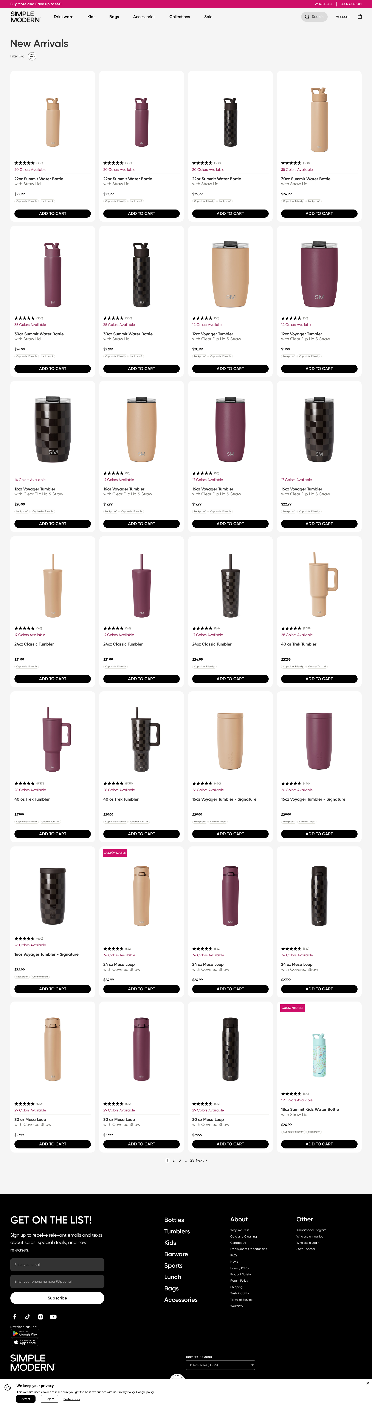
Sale (208, 16)
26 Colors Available (208, 790)
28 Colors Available (297, 635)
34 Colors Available (119, 955)
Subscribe (57, 1298)
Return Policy (239, 1280)
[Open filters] (32, 56)
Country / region (199, 1357)
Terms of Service (241, 1299)
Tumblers (177, 1231)
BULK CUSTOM (351, 4)
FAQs (233, 1255)
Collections (179, 16)
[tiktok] (27, 1317)
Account (343, 17)
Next (200, 1160)
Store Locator (305, 1249)
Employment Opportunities (248, 1249)
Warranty (236, 1306)
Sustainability (239, 1293)
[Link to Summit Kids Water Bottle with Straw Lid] (319, 1044)
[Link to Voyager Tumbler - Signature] (230, 733)
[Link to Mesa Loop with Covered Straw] (141, 888)
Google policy (145, 1392)
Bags (114, 16)
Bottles (174, 1220)
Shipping (236, 1287)
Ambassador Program (311, 1230)
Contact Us (238, 1242)
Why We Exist (239, 1230)
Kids (91, 16)
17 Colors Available (118, 480)
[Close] (368, 1383)
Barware (176, 1254)
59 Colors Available (297, 1100)
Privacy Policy (239, 1268)
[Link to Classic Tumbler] (52, 578)
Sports (173, 1265)
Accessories (144, 16)
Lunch (172, 1277)
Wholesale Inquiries (309, 1236)
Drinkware (63, 16)
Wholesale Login (307, 1242)
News (234, 1261)
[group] (52, 146)
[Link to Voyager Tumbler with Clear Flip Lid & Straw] (230, 268)
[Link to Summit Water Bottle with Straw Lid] (52, 113)
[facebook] (14, 1317)
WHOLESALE (324, 4)
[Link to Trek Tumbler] (319, 578)
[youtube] (53, 1317)
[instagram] (40, 1317)
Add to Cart (52, 213)
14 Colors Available (207, 325)
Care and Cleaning (243, 1236)
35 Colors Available (297, 170)
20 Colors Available (30, 170)
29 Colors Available (30, 1110)
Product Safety (240, 1274)
